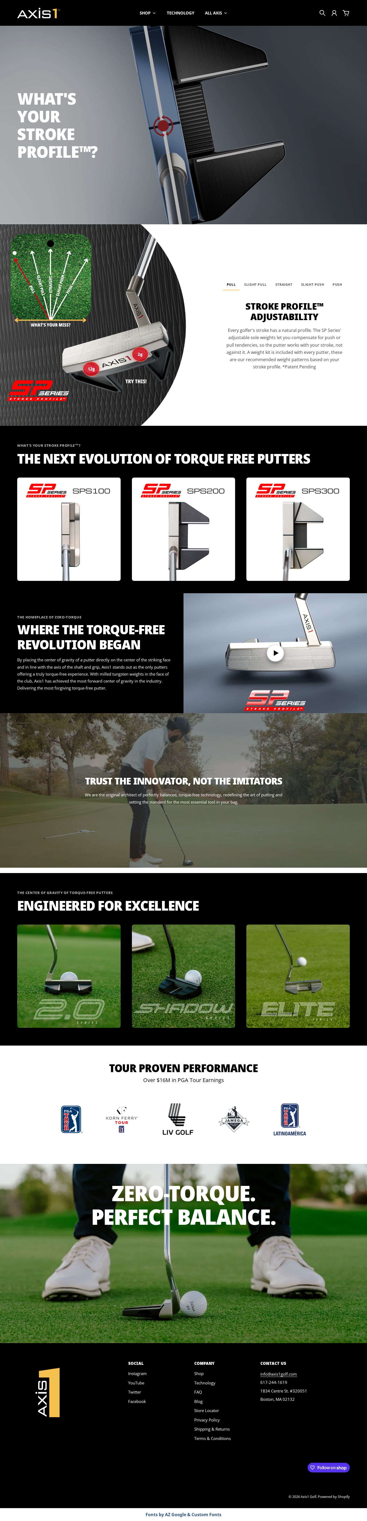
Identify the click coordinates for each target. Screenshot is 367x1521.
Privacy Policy (207, 1420)
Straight (284, 284)
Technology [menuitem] (180, 13)
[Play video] (275, 653)
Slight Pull (255, 284)
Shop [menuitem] (145, 13)
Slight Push (312, 284)
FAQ (198, 1392)
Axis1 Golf (308, 1496)
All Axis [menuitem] (213, 13)
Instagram (137, 1373)
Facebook (137, 1401)
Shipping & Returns (212, 1429)
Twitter (134, 1392)
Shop (199, 1373)
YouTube (136, 1383)
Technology (204, 1383)
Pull (231, 284)
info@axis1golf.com (278, 1374)
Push (337, 284)
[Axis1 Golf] (38, 13)
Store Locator (206, 1410)
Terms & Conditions (212, 1438)
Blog (198, 1401)
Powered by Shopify (334, 1496)
